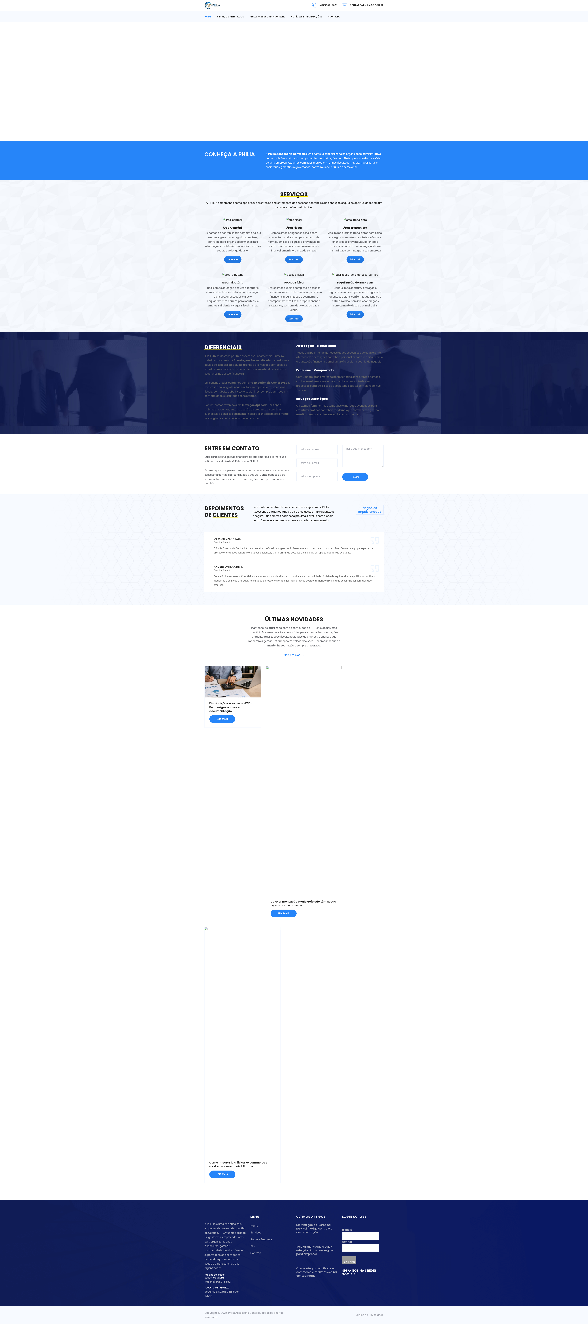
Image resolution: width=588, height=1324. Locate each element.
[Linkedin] (348, 1283)
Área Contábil (233, 228)
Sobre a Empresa (261, 1239)
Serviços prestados (230, 16)
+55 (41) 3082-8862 (217, 1281)
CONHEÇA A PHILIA (229, 154)
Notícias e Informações (306, 16)
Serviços (255, 1232)
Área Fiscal (294, 228)
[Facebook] (344, 1283)
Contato (334, 16)
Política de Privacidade (369, 1315)
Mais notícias (292, 655)
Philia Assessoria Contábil (267, 16)
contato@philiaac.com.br (367, 5)
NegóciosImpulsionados (369, 510)
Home (207, 16)
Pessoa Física (294, 282)
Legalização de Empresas (355, 282)
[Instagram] (351, 1283)
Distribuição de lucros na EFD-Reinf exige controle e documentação (230, 707)
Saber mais (232, 259)
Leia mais (222, 719)
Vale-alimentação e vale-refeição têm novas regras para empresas (314, 1250)
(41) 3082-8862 (328, 5)
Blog (253, 1246)
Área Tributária (232, 282)
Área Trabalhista (355, 228)
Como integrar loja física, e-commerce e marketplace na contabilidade (238, 1164)
